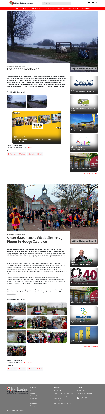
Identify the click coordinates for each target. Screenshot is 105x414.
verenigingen (85, 8)
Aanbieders (33, 401)
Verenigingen (34, 406)
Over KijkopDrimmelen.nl (61, 391)
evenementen (49, 8)
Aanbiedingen (34, 403)
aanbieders (61, 8)
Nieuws (32, 393)
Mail (40, 154)
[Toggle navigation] (97, 8)
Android (29, 148)
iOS (24, 148)
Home (32, 391)
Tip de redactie (58, 401)
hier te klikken (11, 294)
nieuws (25, 8)
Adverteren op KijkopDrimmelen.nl (63, 393)
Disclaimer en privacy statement (63, 403)
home (18, 8)
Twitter (22, 154)
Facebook (13, 154)
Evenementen (34, 396)
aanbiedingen (73, 8)
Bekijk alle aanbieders (91, 173)
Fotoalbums (33, 398)
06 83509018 (82, 391)
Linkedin (32, 154)
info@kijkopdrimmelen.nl (85, 393)
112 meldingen (36, 8)
